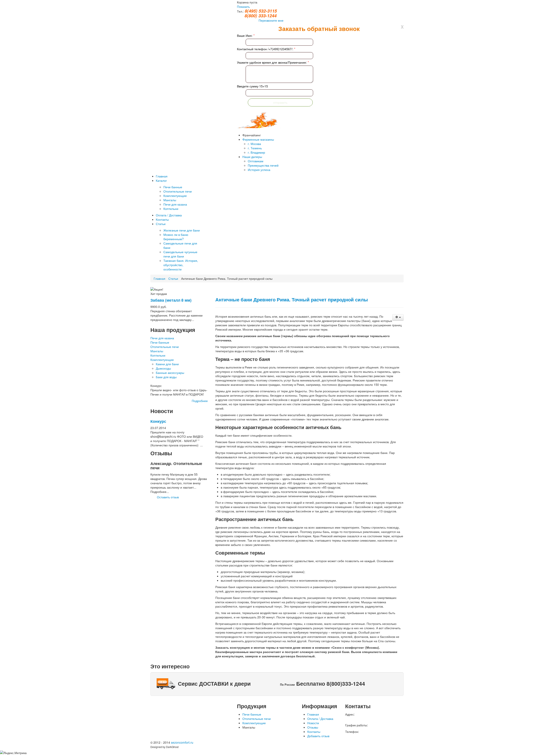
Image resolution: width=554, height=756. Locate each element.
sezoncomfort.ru (182, 742)
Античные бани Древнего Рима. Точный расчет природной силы (291, 299)
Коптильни (157, 355)
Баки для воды (166, 377)
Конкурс (158, 421)
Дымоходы (163, 368)
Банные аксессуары (170, 372)
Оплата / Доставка (320, 718)
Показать (243, 6)
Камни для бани (167, 364)
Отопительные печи (164, 346)
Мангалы (156, 351)
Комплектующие (162, 359)
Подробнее (200, 401)
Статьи (173, 278)
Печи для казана (162, 338)
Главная (159, 278)
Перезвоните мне (271, 20)
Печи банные (159, 342)
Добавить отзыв (318, 736)
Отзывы (312, 727)
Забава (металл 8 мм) (171, 300)
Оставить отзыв (168, 497)
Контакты (313, 731)
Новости (313, 723)
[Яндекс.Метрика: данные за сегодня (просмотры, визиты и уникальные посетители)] (13, 753)
